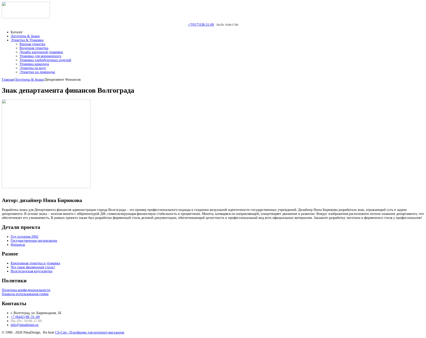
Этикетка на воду (33, 68)
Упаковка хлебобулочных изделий (45, 60)
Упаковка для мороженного (40, 56)
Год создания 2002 (24, 236)
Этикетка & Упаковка (27, 40)
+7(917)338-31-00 (201, 24)
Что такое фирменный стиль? (33, 267)
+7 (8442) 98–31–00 (25, 317)
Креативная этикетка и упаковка (35, 263)
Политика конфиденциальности (26, 290)
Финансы (18, 244)
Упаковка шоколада (34, 64)
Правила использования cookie (25, 294)
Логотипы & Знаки (25, 36)
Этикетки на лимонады (37, 72)
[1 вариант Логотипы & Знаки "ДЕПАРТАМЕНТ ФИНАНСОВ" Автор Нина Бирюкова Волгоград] (46, 187)
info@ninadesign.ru (24, 325)
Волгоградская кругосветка (31, 271)
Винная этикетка (32, 44)
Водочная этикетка (34, 48)
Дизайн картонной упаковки (41, 52)
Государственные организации (34, 240)
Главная (8, 79)
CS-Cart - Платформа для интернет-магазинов (89, 332)
